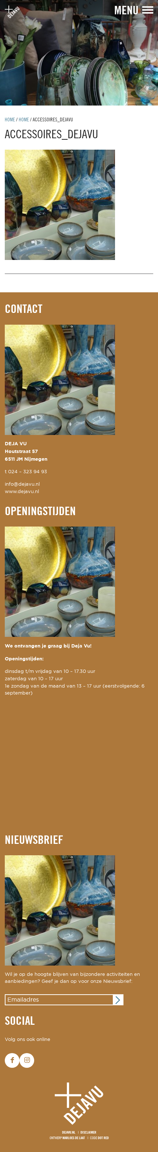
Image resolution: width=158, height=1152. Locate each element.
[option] (79, 53)
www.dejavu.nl (22, 491)
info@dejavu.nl (22, 484)
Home (10, 120)
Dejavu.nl (68, 1132)
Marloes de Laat (73, 1138)
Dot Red (103, 1138)
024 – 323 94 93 (27, 472)
